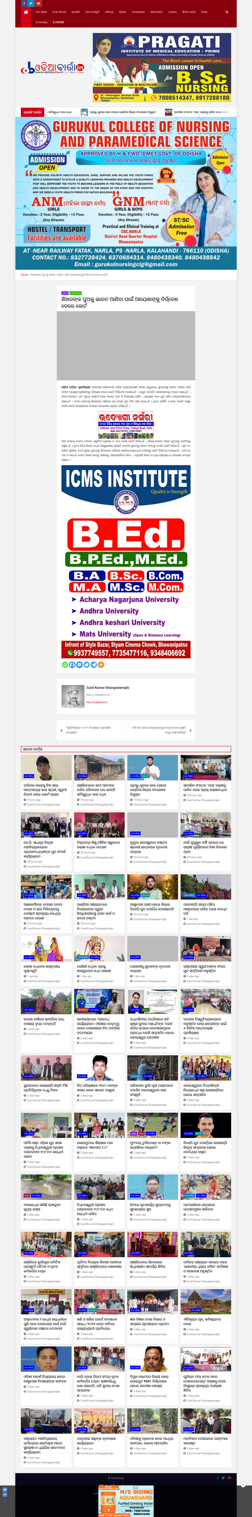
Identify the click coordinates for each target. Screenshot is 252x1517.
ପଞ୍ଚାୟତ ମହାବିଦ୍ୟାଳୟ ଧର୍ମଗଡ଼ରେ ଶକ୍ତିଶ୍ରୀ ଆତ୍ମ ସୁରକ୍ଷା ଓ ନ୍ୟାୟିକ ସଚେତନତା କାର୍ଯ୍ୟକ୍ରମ (44, 1445)
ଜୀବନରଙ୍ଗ (156, 12)
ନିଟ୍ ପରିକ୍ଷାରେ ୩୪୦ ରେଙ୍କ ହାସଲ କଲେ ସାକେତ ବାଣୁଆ (97, 1087)
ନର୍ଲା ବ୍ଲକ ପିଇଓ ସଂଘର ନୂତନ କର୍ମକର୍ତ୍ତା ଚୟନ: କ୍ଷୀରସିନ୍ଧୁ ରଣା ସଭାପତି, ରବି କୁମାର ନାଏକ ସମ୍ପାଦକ (98, 1383)
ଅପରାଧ (172, 12)
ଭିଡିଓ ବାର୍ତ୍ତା (189, 12)
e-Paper (58, 22)
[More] (101, 665)
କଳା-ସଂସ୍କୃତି (93, 12)
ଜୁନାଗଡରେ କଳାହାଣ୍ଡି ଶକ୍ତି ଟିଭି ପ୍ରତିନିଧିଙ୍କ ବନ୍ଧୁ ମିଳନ (46, 1087)
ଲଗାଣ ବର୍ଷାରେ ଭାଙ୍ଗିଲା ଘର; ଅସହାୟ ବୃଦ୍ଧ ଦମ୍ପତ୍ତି (44, 1021)
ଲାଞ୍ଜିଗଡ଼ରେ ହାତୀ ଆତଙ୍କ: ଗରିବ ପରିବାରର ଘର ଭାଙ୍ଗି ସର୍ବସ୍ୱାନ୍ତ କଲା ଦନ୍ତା (96, 789)
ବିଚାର (204, 12)
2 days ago (193, 976)
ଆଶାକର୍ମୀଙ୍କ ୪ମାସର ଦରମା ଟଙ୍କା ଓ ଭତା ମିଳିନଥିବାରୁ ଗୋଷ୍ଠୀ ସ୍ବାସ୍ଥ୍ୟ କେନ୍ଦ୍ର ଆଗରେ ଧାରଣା (43, 911)
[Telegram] (94, 665)
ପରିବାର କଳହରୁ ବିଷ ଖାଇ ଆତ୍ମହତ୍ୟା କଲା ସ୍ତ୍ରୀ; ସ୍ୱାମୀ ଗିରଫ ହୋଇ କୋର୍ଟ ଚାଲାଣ (45, 789)
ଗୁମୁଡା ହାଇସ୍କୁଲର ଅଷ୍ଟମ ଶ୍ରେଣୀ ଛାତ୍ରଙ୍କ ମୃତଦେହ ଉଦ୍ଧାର (148, 847)
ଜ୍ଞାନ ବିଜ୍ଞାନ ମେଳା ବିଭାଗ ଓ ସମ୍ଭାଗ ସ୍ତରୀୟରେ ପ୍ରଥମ (149, 1321)
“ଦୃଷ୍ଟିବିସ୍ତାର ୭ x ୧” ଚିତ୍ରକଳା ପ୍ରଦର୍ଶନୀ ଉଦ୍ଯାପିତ (88, 730)
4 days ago (193, 1395)
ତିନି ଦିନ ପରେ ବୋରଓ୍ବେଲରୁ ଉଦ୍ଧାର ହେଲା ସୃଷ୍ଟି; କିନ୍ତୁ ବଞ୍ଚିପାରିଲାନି (159, 730)
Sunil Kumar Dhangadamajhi (107, 688)
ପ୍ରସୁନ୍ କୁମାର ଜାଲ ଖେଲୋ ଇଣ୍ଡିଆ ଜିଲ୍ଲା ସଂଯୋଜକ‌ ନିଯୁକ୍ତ (148, 789)
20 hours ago (194, 795)
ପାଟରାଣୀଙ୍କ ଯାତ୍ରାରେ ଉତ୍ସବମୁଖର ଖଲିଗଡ (199, 1207)
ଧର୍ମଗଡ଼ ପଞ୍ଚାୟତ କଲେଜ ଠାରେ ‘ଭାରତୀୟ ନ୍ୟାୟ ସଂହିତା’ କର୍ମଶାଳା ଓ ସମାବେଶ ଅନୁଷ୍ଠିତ (205, 1266)
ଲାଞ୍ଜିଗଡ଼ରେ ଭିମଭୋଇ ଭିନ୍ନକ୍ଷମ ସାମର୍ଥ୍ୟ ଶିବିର (147, 1264)
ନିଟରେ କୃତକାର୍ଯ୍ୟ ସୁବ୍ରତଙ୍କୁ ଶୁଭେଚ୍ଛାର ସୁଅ (150, 1207)
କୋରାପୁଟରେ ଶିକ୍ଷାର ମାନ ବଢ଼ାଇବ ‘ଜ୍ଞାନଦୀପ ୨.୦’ (95, 1145)
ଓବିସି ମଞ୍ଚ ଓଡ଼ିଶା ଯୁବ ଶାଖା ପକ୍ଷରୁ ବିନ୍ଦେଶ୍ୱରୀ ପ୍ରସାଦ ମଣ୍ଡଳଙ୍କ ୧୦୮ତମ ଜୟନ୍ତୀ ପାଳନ (43, 1150)
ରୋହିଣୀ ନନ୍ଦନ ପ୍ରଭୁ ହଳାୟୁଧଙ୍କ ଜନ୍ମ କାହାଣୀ (94, 968)
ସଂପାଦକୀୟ (41, 22)
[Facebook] (72, 665)
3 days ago (86, 1219)
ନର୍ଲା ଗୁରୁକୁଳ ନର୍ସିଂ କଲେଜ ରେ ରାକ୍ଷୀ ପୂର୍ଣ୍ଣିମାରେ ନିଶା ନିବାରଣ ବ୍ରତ (205, 847)
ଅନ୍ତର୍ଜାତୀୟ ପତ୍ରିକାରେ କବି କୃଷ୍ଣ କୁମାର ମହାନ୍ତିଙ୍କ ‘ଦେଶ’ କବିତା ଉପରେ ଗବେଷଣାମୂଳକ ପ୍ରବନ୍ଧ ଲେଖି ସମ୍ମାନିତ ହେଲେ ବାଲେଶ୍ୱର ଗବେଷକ (152, 1028)
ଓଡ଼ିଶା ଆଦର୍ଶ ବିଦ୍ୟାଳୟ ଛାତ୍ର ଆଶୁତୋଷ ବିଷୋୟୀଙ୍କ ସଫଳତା (45, 1378)
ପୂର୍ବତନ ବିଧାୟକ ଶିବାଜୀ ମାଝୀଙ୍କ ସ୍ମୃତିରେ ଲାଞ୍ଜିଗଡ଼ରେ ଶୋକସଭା (99, 1264)
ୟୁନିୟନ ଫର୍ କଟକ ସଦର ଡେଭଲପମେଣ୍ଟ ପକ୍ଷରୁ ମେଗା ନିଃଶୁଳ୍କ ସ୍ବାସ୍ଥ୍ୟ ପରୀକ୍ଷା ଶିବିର (204, 1383)
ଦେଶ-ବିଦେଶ (59, 12)
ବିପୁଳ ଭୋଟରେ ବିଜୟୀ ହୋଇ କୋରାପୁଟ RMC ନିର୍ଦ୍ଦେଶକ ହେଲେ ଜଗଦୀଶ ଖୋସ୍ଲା (149, 1381)
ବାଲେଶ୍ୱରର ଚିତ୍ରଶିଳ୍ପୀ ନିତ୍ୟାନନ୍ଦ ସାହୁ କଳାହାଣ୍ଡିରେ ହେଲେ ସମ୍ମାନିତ (203, 1090)
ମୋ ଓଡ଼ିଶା (41, 12)
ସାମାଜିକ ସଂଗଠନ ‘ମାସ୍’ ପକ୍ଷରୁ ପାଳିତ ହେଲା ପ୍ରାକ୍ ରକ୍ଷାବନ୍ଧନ (205, 787)
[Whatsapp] (65, 665)
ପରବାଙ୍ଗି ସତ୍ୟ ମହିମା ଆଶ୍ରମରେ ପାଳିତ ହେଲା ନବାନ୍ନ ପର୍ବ (205, 909)
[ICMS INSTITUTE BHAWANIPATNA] (126, 467)
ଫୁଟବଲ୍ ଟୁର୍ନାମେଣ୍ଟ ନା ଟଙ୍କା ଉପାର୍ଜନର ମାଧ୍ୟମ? (150, 1145)
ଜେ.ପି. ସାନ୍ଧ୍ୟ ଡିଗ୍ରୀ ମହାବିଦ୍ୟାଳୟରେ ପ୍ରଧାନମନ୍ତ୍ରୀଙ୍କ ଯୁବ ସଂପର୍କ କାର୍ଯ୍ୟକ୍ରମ (44, 849)
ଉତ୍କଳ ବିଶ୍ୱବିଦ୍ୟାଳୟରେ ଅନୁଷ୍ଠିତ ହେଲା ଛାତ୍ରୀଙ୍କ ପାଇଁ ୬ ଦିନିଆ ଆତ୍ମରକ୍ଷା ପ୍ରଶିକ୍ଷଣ (205, 1026)
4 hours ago (34, 799)
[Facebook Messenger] (79, 665)
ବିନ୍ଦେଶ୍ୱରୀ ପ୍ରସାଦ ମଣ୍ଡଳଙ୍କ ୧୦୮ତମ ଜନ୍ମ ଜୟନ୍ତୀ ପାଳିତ (95, 1209)
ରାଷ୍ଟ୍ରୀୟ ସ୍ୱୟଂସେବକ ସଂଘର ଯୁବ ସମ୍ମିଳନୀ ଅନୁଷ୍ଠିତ (204, 968)
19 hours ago (141, 799)
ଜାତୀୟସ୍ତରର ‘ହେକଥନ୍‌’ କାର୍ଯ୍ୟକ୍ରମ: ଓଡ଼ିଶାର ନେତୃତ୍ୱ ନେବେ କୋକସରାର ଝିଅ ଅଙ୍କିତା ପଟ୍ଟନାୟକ (98, 1026)
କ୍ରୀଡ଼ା (122, 12)
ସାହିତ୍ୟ (109, 12)
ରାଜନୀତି (76, 12)
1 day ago (192, 918)
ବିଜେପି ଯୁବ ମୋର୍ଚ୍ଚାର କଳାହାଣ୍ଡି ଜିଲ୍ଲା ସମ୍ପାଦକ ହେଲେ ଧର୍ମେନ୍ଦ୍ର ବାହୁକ (205, 1147)
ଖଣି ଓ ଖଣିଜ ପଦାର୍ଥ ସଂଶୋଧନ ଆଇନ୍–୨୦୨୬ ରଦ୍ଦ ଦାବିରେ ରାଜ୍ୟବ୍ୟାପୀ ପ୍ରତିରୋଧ (97, 1323)
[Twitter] (86, 665)
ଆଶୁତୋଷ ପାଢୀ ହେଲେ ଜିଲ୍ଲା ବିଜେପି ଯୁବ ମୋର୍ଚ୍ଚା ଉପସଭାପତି (152, 906)
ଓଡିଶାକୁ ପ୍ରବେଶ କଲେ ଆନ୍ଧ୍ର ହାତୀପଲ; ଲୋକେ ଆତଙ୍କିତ (151, 1440)
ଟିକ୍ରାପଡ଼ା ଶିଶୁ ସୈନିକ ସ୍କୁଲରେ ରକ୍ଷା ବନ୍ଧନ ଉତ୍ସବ (98, 844)
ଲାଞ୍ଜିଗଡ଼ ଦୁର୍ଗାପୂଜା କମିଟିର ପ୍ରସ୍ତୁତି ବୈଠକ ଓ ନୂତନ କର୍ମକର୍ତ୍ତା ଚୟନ (42, 1266)
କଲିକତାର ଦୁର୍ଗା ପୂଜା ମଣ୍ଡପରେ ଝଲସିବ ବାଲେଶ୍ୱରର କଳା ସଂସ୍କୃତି (151, 1090)
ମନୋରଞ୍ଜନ (138, 12)
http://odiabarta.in (97, 702)
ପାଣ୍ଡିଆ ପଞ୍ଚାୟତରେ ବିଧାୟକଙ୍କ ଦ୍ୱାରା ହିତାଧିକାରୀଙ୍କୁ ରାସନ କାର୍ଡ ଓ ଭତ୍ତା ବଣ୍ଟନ (96, 911)
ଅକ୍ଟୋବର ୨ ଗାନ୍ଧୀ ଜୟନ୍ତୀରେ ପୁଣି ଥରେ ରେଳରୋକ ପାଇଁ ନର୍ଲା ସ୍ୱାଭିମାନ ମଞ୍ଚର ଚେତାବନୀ (45, 1323)
